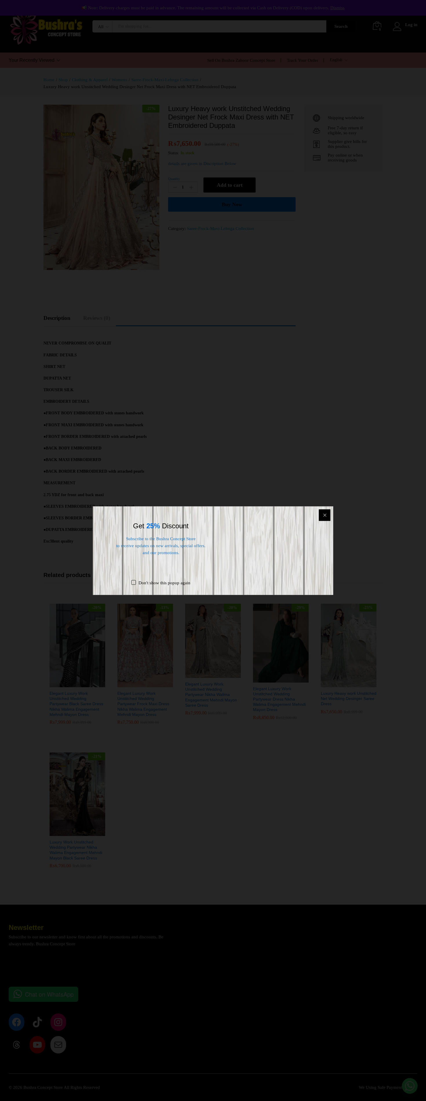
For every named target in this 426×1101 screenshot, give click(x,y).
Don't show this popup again (164, 582)
